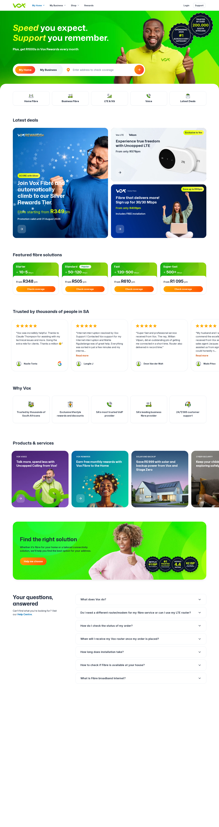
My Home (37, 5)
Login (186, 5)
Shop (73, 5)
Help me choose (33, 561)
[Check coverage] (139, 69)
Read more (82, 355)
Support (199, 5)
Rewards (89, 5)
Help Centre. (24, 614)
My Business (56, 5)
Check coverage (36, 289)
